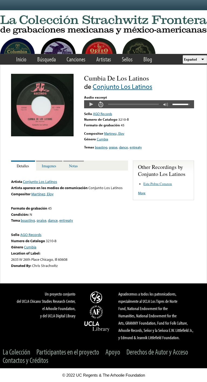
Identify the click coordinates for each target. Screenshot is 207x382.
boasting (101, 147)
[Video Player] (139, 104)
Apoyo (112, 351)
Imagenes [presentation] (49, 165)
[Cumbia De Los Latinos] (42, 135)
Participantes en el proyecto (67, 351)
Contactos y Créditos (25, 360)
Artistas (103, 59)
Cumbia (102, 139)
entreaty (136, 147)
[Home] (103, 25)
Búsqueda (46, 59)
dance (123, 147)
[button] (91, 104)
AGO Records (102, 114)
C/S (97, 297)
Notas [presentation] (73, 165)
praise (113, 147)
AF (97, 312)
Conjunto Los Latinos (122, 86)
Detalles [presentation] (23, 165)
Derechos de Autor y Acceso (157, 351)
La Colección (16, 351)
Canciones (76, 59)
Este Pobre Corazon (157, 183)
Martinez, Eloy (114, 133)
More (142, 193)
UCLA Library (97, 326)
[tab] (23, 166)
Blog (147, 59)
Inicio (21, 59)
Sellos (127, 59)
